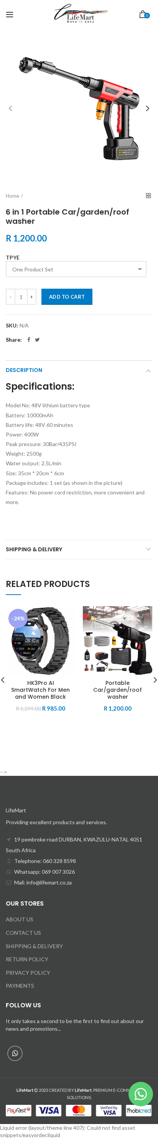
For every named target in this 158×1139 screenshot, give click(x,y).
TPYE (13, 257)
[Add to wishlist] (64, 616)
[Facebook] (29, 340)
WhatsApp (15, 1053)
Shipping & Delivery (34, 549)
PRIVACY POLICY (28, 972)
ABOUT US (19, 919)
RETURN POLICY (27, 959)
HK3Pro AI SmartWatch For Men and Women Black (40, 690)
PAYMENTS (20, 985)
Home (12, 196)
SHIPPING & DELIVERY (34, 946)
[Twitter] (37, 340)
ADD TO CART (67, 297)
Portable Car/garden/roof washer (117, 690)
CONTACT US (23, 932)
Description (24, 370)
